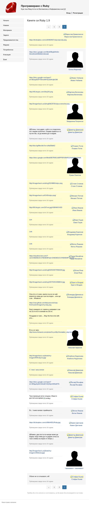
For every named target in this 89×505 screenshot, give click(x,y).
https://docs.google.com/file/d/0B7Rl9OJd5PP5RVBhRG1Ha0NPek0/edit (55, 158)
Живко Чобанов (76, 80)
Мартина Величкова (74, 95)
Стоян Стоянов (76, 186)
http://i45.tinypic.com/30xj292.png (41, 92)
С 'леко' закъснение (36, 370)
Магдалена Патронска (75, 121)
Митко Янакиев (76, 247)
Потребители (8, 50)
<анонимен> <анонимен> (74, 468)
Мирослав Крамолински (73, 37)
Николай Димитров (75, 373)
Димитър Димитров (75, 132)
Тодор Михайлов (76, 259)
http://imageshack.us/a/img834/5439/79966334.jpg (47, 270)
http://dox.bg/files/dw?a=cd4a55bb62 (42, 146)
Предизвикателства (10, 40)
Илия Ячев (78, 273)
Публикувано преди (41, 45)
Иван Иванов (77, 210)
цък (30, 219)
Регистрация (78, 13)
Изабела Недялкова (74, 358)
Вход (68, 13)
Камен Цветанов (76, 425)
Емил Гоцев (77, 222)
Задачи (6, 35)
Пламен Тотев (77, 148)
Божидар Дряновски (74, 297)
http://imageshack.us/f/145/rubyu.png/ (42, 195)
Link (30, 231)
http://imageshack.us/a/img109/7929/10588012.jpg (47, 282)
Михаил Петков (76, 198)
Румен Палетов (75, 175)
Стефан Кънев (76, 399)
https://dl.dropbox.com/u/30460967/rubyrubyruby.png (48, 40)
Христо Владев (76, 285)
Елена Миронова (75, 69)
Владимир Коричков (74, 234)
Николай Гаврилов (75, 348)
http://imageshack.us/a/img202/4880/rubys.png (45, 183)
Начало (6, 20)
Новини (6, 25)
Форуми (6, 45)
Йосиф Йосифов (76, 385)
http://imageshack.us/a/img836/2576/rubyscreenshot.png (49, 104)
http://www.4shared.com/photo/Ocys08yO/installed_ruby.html (51, 332)
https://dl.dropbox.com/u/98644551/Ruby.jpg (44, 422)
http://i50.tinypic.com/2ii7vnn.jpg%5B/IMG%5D (45, 207)
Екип (5, 59)
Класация (7, 55)
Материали (7, 30)
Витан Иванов (77, 413)
